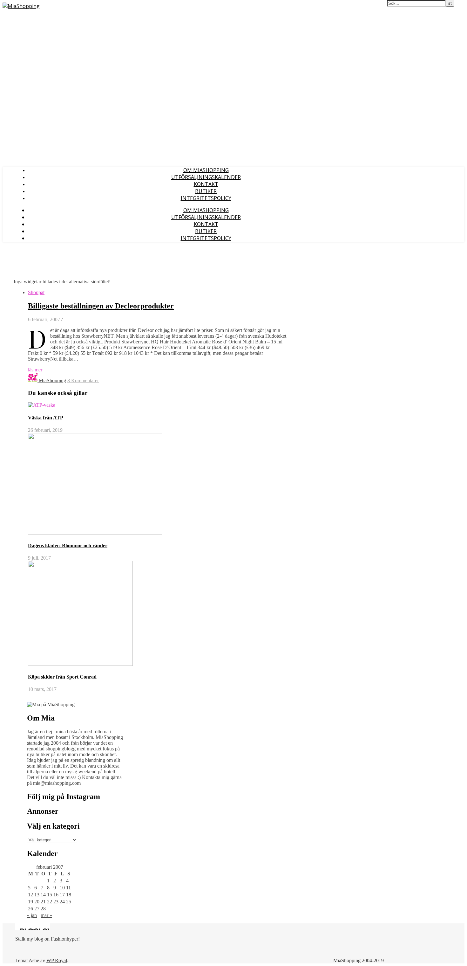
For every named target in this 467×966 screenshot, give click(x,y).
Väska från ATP (45, 417)
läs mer (35, 369)
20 (36, 901)
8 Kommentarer (83, 380)
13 (36, 894)
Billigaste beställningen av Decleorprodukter (101, 306)
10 (62, 887)
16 (55, 894)
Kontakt (206, 184)
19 (30, 901)
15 (49, 894)
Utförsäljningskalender (206, 177)
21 (43, 901)
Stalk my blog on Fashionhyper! (47, 939)
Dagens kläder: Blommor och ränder (67, 545)
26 (30, 908)
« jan (32, 915)
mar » (46, 915)
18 (68, 894)
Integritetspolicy (206, 198)
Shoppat (36, 292)
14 (43, 894)
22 (49, 901)
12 (30, 894)
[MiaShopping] (21, 6)
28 (43, 908)
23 (55, 901)
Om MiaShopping (206, 170)
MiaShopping (52, 380)
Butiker (206, 191)
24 (62, 901)
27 (36, 908)
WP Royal (56, 960)
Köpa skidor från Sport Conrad (62, 677)
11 (68, 887)
